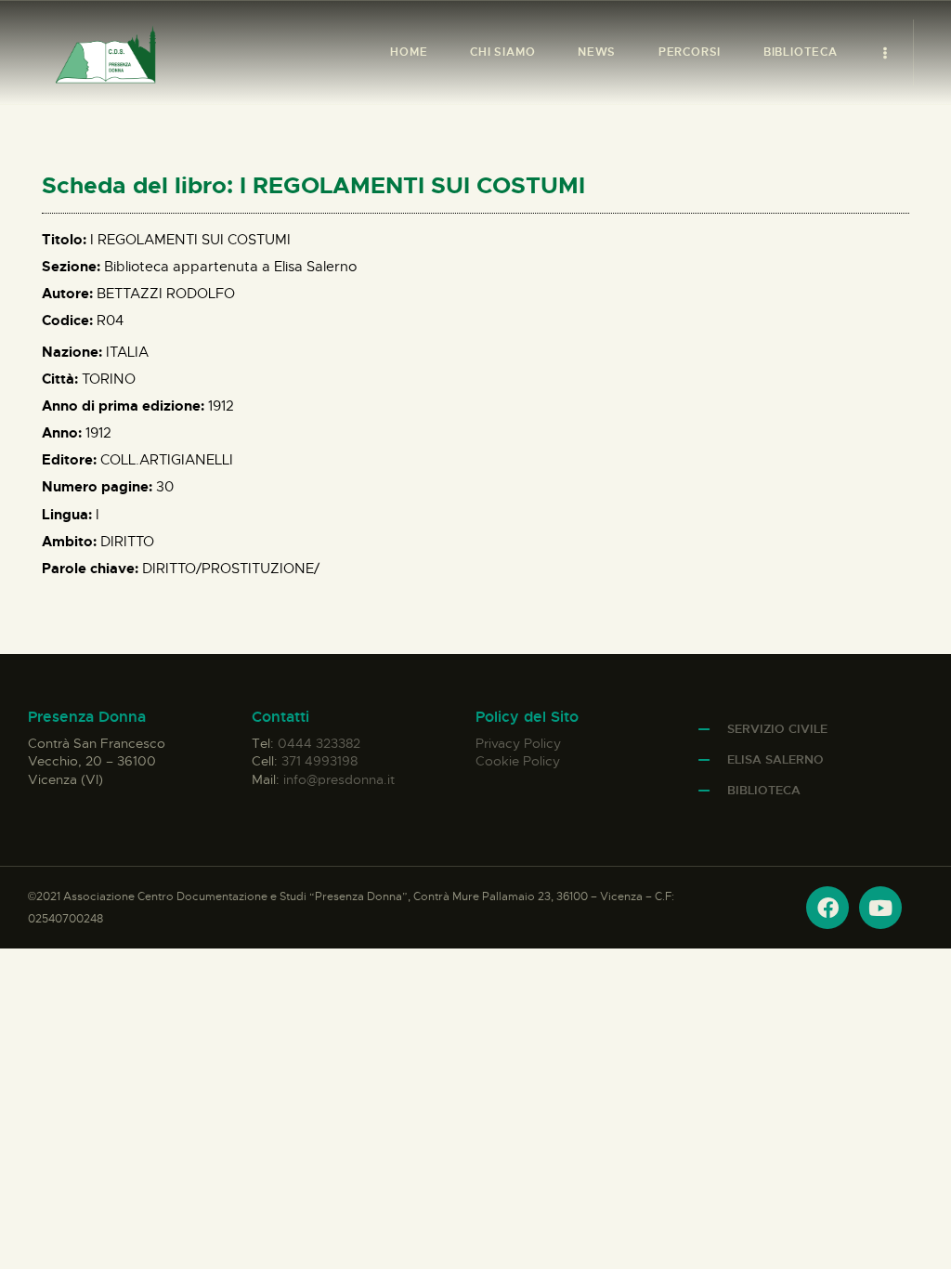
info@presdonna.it (339, 779)
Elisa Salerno (775, 759)
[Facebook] (827, 907)
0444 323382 (319, 743)
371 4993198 (319, 760)
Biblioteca (764, 790)
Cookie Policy (518, 760)
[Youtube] (880, 907)
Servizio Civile (777, 729)
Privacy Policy (518, 743)
